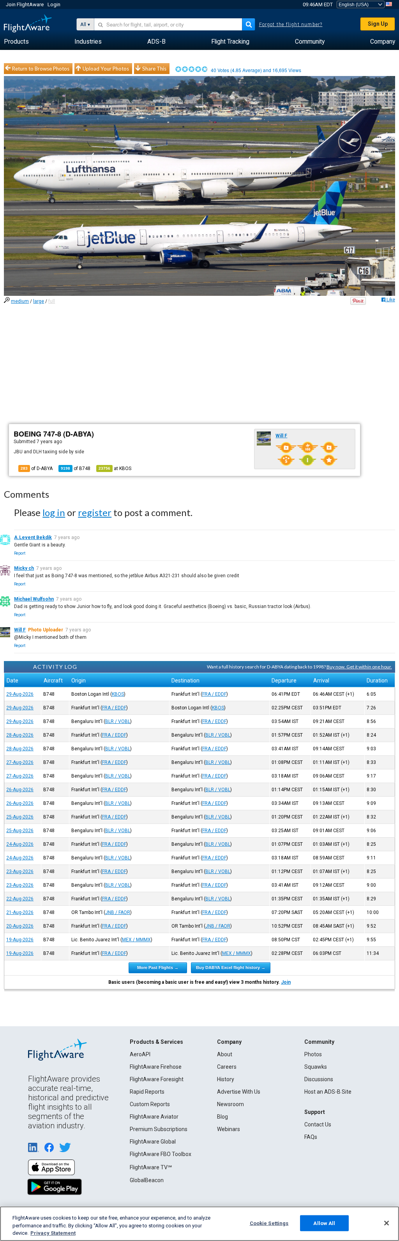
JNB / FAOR (117, 912)
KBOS (118, 694)
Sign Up (378, 24)
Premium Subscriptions (158, 1129)
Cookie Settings (269, 1223)
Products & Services (156, 1042)
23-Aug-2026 (20, 871)
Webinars (228, 1129)
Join (286, 982)
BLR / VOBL (117, 721)
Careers (227, 1067)
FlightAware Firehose (156, 1067)
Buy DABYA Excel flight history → (230, 967)
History (225, 1079)
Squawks (315, 1067)
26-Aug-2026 (20, 789)
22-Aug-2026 (20, 899)
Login (54, 4)
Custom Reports (150, 1104)
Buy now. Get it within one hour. (359, 667)
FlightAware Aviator (154, 1117)
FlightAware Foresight (157, 1079)
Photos (313, 1054)
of (75, 468)
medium (20, 301)
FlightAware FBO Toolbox (160, 1154)
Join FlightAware (25, 4)
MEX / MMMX (136, 939)
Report (19, 553)
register (94, 512)
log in (53, 512)
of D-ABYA (37, 468)
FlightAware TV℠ (151, 1167)
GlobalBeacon (147, 1180)
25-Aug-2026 (20, 817)
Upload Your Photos (106, 68)
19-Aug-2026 (20, 939)
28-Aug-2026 (20, 735)
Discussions (318, 1079)
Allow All (324, 1223)
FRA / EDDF (214, 694)
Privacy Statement (53, 1233)
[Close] (386, 1223)
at (115, 468)
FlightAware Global (153, 1141)
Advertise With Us (238, 1092)
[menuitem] (16, 42)
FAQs (310, 1137)
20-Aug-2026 (20, 926)
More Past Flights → (157, 967)
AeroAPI (140, 1054)
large (38, 301)
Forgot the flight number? (291, 24)
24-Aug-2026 (20, 844)
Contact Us (317, 1124)
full (51, 301)
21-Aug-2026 (20, 912)
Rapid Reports (147, 1092)
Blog (222, 1117)
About (224, 1054)
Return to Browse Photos (40, 68)
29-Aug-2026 (20, 694)
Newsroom (230, 1104)
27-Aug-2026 (20, 762)
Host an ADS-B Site (327, 1092)
